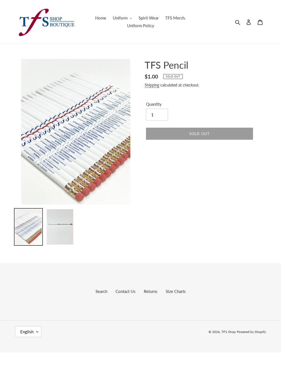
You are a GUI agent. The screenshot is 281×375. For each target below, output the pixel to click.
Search (101, 291)
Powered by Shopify (251, 332)
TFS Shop (228, 332)
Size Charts (176, 291)
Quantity (154, 104)
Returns (151, 291)
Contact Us (126, 291)
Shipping (152, 85)
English (26, 331)
